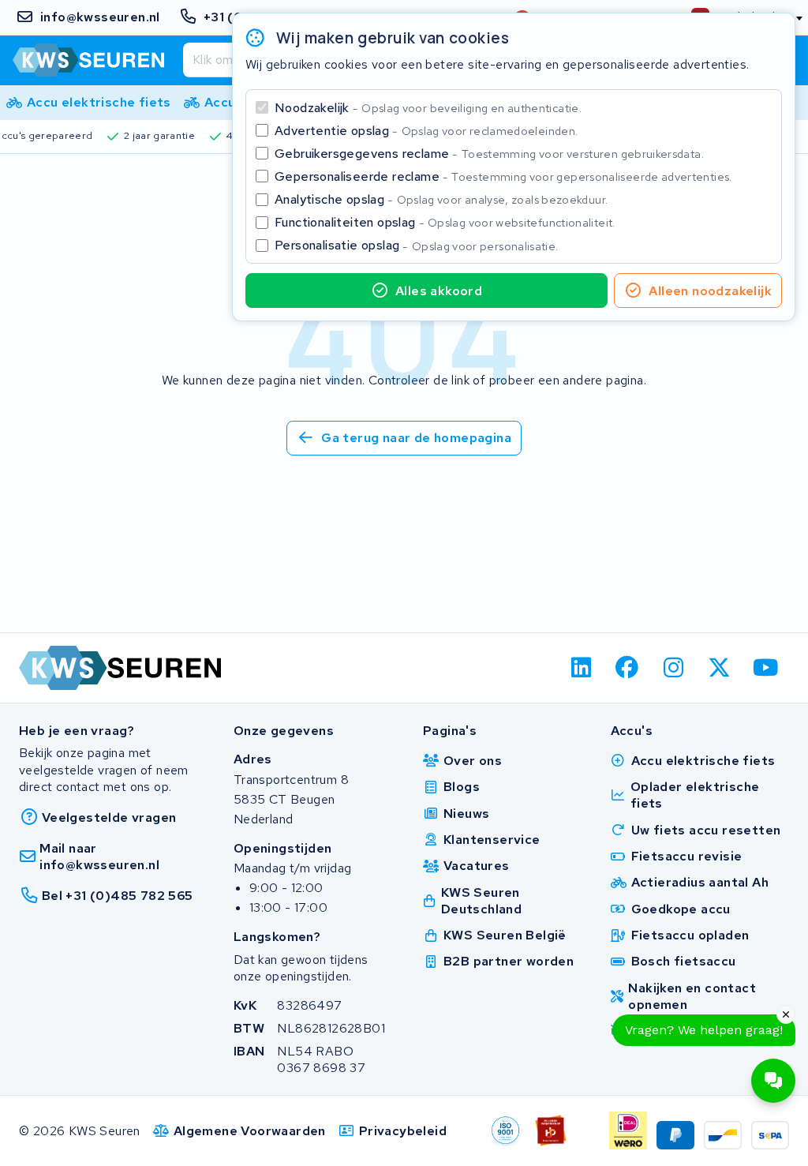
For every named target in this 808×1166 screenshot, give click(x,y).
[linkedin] (581, 667)
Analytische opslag (441, 199)
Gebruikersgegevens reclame (489, 153)
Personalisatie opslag (417, 245)
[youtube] (766, 667)
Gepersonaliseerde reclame (503, 176)
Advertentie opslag (426, 130)
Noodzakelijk (428, 107)
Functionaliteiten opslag (445, 222)
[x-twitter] (720, 667)
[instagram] (673, 667)
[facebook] (627, 667)
